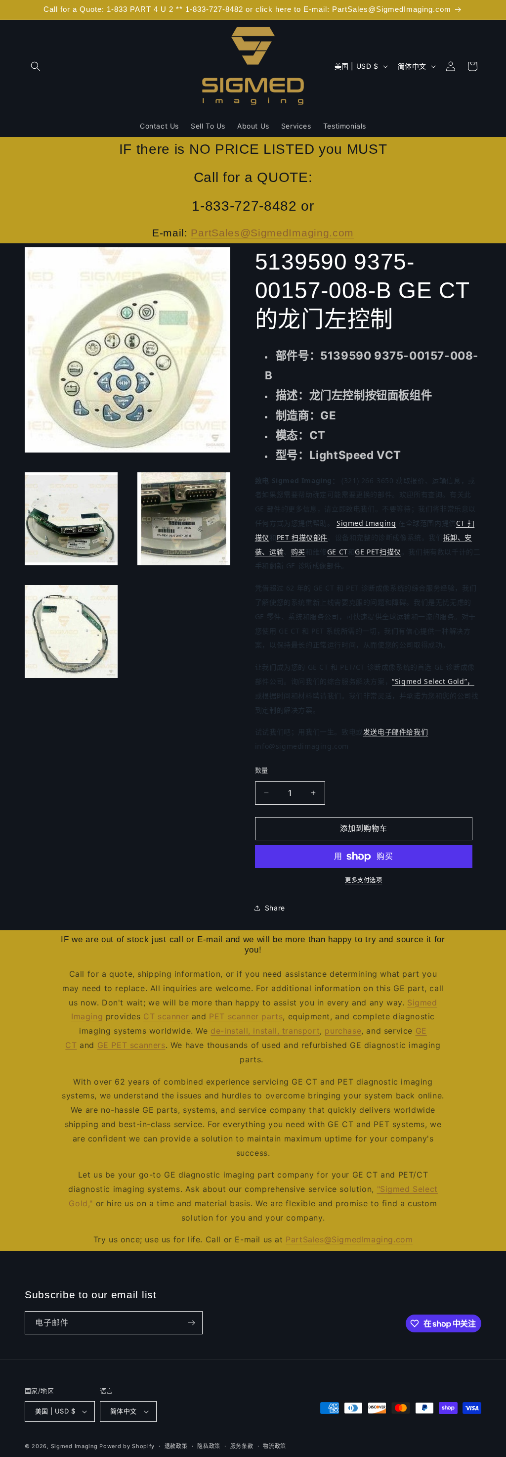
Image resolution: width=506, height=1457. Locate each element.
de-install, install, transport (265, 1031)
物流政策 (274, 1446)
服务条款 (241, 1446)
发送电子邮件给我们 (395, 731)
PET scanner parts (246, 1016)
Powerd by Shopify (127, 1446)
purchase (343, 1031)
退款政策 (176, 1446)
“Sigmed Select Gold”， (433, 681)
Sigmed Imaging (366, 523)
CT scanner (167, 1016)
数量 (261, 770)
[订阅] (191, 1322)
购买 (298, 551)
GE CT (337, 551)
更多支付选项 (363, 880)
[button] (35, 66)
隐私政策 (208, 1446)
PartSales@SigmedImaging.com (272, 232)
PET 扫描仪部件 (302, 537)
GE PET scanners (131, 1045)
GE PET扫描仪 (378, 551)
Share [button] (275, 908)
